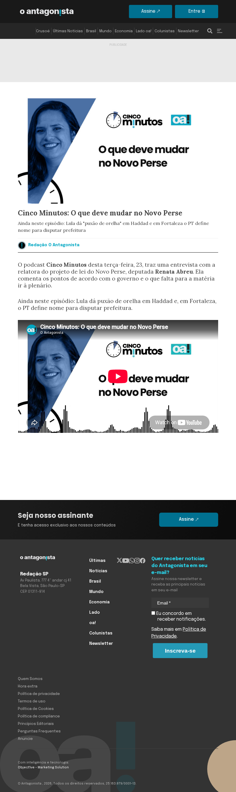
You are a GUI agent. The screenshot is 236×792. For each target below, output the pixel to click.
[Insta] (137, 561)
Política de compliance (39, 716)
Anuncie (25, 739)
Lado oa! (143, 31)
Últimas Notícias (68, 31)
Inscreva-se (180, 651)
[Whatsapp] (131, 561)
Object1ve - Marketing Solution (43, 767)
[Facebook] (142, 561)
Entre (194, 11)
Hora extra (27, 686)
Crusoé (43, 31)
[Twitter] (119, 561)
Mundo (105, 31)
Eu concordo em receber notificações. (180, 616)
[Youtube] (125, 561)
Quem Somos (30, 679)
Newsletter (188, 31)
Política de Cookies (36, 709)
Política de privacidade (39, 694)
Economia (124, 31)
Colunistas (165, 31)
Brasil (91, 31)
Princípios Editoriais (36, 724)
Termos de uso (31, 701)
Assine (148, 11)
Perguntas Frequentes (39, 731)
